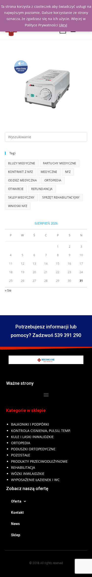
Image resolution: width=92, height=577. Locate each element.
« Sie (8, 290)
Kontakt (17, 512)
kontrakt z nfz (20, 172)
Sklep (15, 535)
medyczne (49, 172)
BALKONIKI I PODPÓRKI (30, 424)
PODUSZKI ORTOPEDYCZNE (33, 449)
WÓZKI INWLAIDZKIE (27, 473)
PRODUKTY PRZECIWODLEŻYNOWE (39, 461)
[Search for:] (46, 136)
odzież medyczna (22, 180)
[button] (46, 394)
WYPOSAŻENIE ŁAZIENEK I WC (35, 479)
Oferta (16, 501)
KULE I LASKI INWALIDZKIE (32, 436)
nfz (68, 172)
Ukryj (63, 25)
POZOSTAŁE (20, 455)
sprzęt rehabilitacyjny (61, 197)
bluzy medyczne (21, 163)
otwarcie (16, 189)
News (15, 524)
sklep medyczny (21, 197)
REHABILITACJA (23, 467)
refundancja (42, 189)
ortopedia (53, 180)
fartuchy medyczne (59, 163)
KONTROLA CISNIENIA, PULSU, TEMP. (41, 430)
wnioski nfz (17, 206)
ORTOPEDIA (20, 443)
